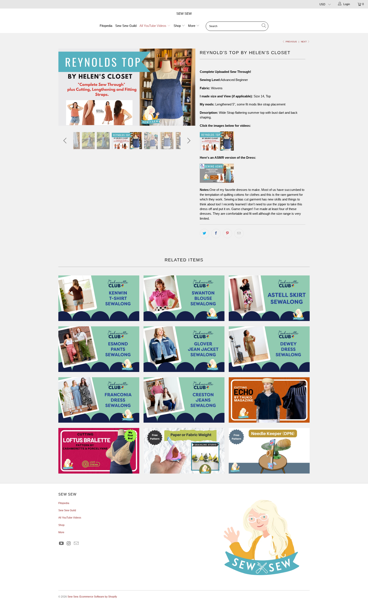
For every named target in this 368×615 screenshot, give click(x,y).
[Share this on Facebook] (216, 233)
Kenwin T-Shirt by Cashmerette (98, 298)
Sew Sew (184, 13)
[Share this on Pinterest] (227, 233)
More (192, 25)
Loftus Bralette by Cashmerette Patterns (98, 451)
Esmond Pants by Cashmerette (98, 349)
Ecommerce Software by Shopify (98, 596)
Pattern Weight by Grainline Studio (184, 451)
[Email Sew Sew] (76, 543)
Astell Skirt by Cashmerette (269, 298)
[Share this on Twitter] (204, 233)
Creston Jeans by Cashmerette (184, 400)
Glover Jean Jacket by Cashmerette (184, 349)
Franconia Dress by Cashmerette (98, 400)
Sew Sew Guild (126, 25)
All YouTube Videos (153, 25)
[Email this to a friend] (239, 233)
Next (304, 41)
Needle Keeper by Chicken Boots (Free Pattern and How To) (269, 451)
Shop (178, 25)
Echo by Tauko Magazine (269, 400)
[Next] (188, 87)
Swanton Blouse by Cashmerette (184, 298)
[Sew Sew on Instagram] (69, 543)
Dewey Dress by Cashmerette (269, 349)
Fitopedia (106, 25)
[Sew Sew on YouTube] (61, 543)
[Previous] (65, 87)
